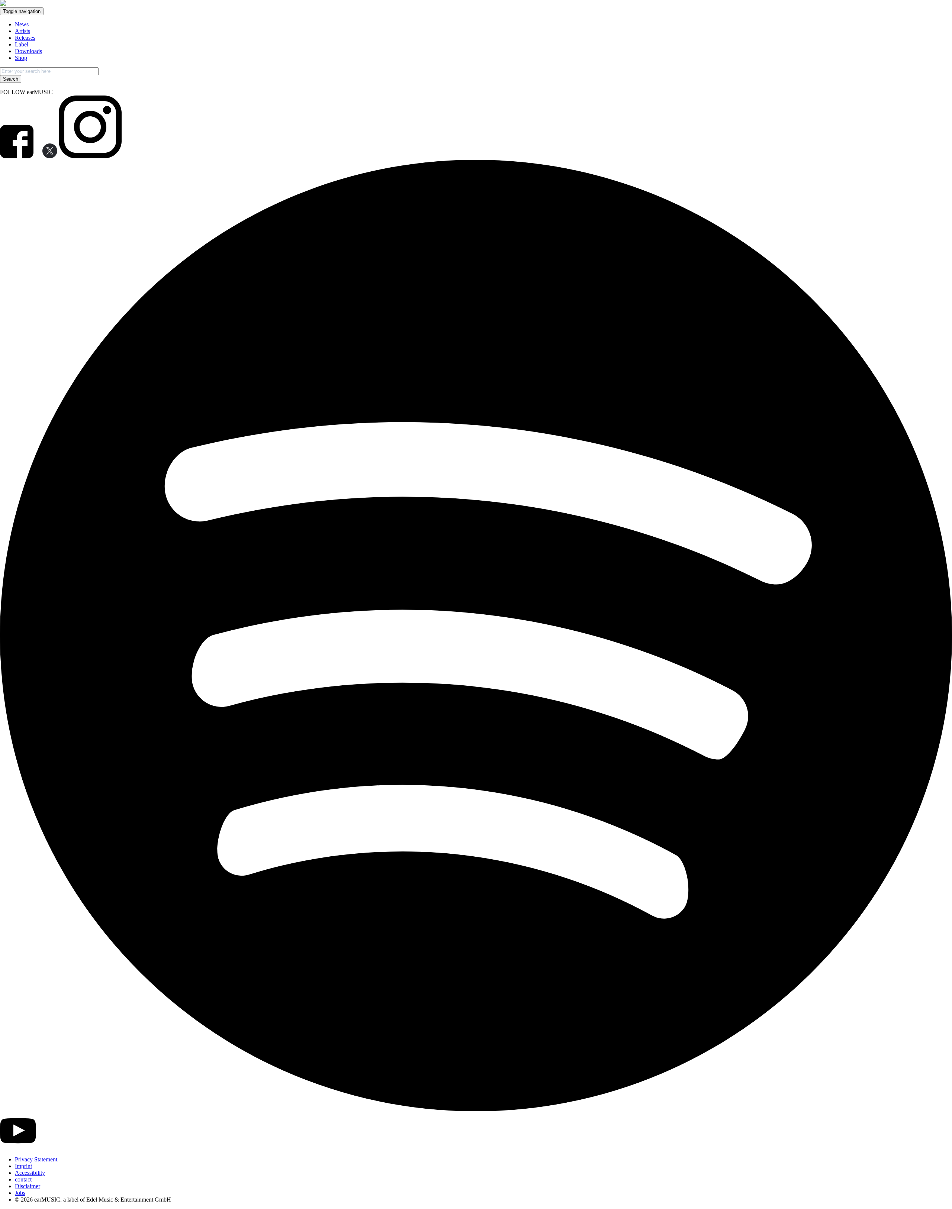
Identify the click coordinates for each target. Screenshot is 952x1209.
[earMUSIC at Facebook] (17, 156)
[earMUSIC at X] (47, 156)
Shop (21, 58)
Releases (25, 38)
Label (21, 44)
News (22, 24)
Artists (22, 31)
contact (23, 1179)
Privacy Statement (36, 1159)
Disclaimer (27, 1186)
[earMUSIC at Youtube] (18, 1147)
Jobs (20, 1193)
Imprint (23, 1166)
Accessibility (30, 1173)
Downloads (28, 51)
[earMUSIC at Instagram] (90, 156)
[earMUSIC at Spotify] (476, 1109)
